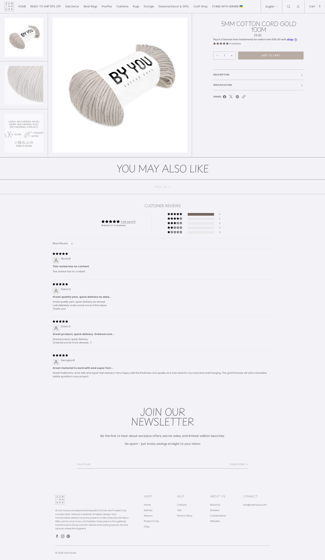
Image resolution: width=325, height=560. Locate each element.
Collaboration (218, 515)
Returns (148, 515)
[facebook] (224, 98)
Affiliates (215, 521)
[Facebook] (57, 536)
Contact (182, 504)
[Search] (288, 6)
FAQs (147, 526)
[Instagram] (62, 536)
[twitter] (231, 98)
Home (147, 504)
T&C (179, 510)
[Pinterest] (68, 536)
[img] (60, 254)
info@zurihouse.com (255, 504)
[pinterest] (237, 98)
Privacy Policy (184, 515)
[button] (298, 6)
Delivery (148, 510)
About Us (215, 504)
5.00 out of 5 (128, 222)
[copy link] (244, 98)
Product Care (151, 521)
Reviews (214, 510)
